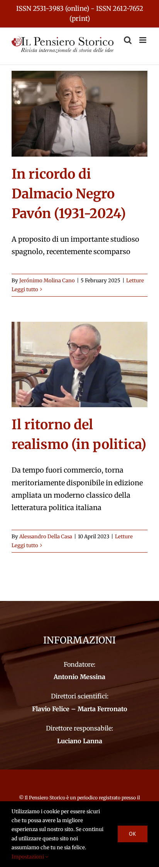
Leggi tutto (25, 289)
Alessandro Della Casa (45, 536)
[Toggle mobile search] (128, 40)
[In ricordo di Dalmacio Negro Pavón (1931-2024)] (79, 114)
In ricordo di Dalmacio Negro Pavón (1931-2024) (69, 194)
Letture (135, 280)
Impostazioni (28, 856)
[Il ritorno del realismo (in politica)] (79, 365)
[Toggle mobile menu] (143, 40)
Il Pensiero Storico (45, 797)
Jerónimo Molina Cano (47, 280)
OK (132, 833)
